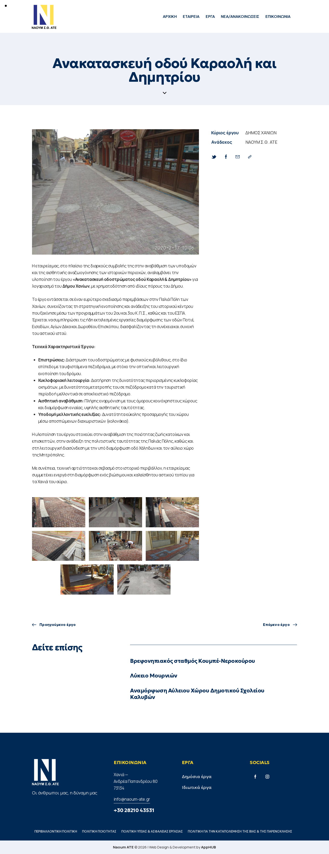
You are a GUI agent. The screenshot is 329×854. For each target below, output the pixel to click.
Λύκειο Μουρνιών (153, 675)
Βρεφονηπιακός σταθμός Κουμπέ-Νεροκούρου (192, 661)
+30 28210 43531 (134, 810)
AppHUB (208, 847)
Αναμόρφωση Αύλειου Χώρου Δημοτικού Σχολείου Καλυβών (197, 693)
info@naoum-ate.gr (132, 799)
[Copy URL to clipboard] (249, 156)
